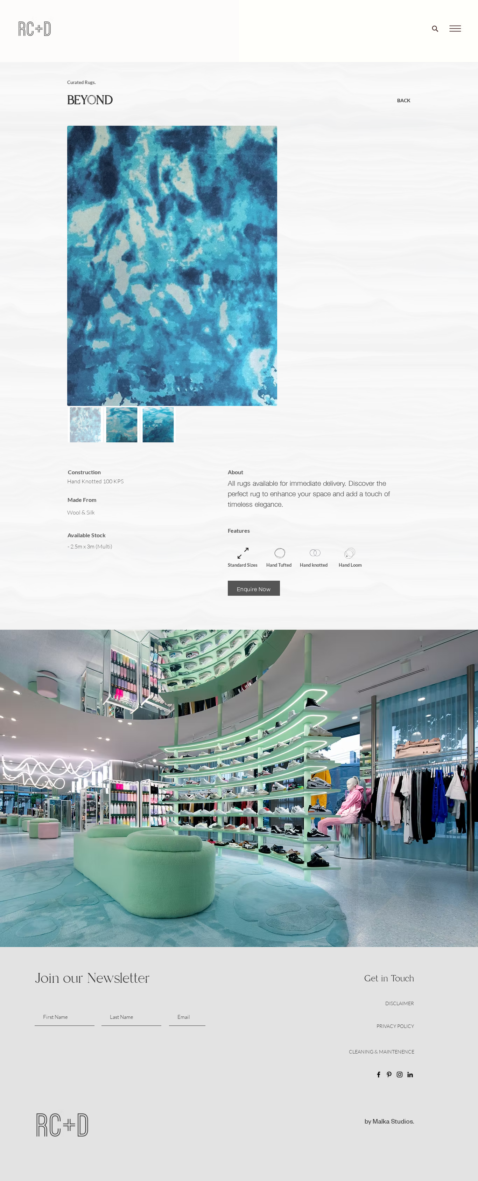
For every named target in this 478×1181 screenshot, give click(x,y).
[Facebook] (378, 1074)
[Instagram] (399, 1074)
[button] (455, 28)
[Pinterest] (389, 1074)
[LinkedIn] (410, 1074)
